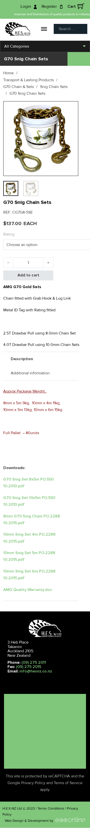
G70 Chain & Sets (18, 86)
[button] (71, 108)
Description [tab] (22, 358)
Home (8, 73)
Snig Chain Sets (54, 86)
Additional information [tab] (30, 373)
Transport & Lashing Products (28, 80)
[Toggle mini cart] (81, 6)
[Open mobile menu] (5, 679)
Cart (72, 6)
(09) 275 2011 (34, 662)
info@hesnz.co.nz (36, 671)
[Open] (44, 28)
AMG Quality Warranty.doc (27, 589)
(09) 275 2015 (28, 666)
